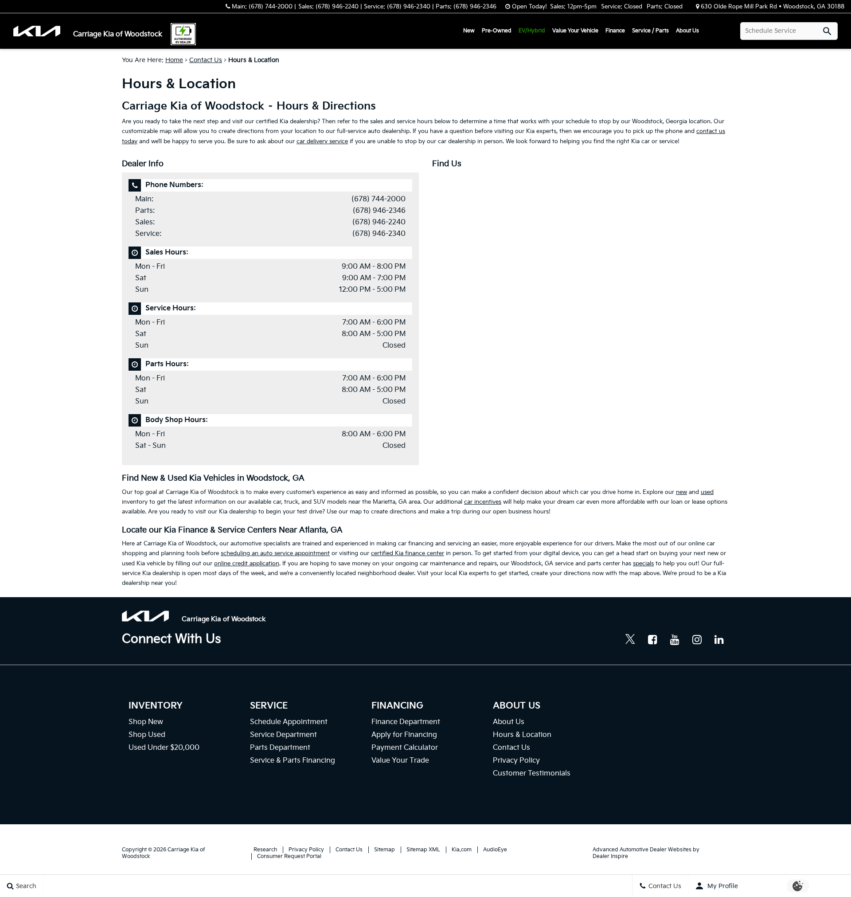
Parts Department (280, 748)
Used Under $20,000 (164, 748)
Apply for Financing (404, 735)
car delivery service (322, 141)
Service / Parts (650, 30)
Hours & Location (522, 735)
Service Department (283, 735)
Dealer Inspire (610, 856)
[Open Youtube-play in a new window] (674, 639)
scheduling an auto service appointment (275, 553)
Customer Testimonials (531, 773)
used (707, 492)
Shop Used (147, 735)
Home (174, 60)
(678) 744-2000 (378, 199)
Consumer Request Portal (289, 856)
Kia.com (462, 849)
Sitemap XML (423, 849)
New (469, 30)
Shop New (146, 722)
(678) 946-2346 (379, 211)
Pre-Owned (496, 30)
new (681, 492)
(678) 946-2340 (379, 234)
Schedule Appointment (289, 722)
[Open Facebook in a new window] (652, 639)
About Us (687, 30)
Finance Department (405, 722)
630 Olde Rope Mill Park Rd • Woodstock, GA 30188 (772, 6)
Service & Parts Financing (292, 760)
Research (265, 849)
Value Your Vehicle (575, 30)
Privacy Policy (516, 760)
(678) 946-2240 (379, 222)
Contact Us (205, 60)
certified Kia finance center (407, 553)
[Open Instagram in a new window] (697, 639)
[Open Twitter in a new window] (630, 640)
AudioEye (495, 849)
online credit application (246, 563)
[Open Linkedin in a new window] (719, 639)
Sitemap (384, 849)
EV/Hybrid (532, 30)
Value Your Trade (400, 760)
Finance (615, 30)
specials (643, 563)
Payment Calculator (404, 748)
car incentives (482, 501)
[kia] (42, 31)
